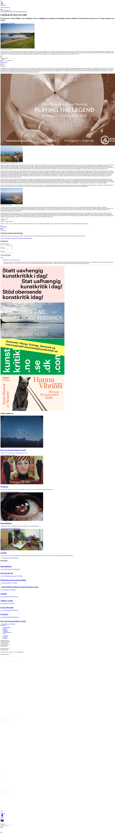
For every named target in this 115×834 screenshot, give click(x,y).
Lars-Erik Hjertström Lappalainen (9, 576)
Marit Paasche (5, 603)
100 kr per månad (11, 238)
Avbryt (2, 257)
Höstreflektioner (6, 523)
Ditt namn (3, 247)
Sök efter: (3, 824)
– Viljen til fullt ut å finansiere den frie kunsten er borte (20, 587)
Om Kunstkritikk (6, 627)
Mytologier (4, 487)
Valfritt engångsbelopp (27, 238)
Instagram (5, 638)
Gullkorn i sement (7, 601)
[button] (1, 1)
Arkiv (4, 633)
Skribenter (5, 631)
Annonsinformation (7, 632)
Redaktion (5, 629)
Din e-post (3, 251)
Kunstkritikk (3, 5)
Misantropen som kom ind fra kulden (13, 580)
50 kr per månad (4, 238)
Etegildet (4, 553)
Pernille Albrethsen (6, 491)
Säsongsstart (16, 491)
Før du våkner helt (7, 607)
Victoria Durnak (5, 455)
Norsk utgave (9, 11)
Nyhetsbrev (5, 635)
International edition (22, 11)
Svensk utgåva (15, 11)
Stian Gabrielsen (5, 557)
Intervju (14, 589)
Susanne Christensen (6, 582)
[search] (2, 3)
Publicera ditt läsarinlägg (6, 255)
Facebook (5, 636)
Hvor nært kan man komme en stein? (13, 450)
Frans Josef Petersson (6, 528)
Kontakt (5, 628)
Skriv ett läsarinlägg (5, 243)
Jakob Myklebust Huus (7, 610)
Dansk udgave (4, 11)
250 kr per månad (19, 238)
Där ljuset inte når (7, 573)
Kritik (13, 23)
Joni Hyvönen (5, 23)
